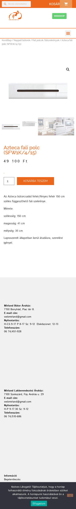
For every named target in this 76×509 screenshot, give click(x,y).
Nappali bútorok (22, 40)
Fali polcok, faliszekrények (45, 40)
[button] (68, 33)
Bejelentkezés (12, 479)
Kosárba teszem (35, 181)
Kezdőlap (6, 40)
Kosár (54, 4)
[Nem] (70, 495)
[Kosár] (66, 4)
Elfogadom (39, 503)
